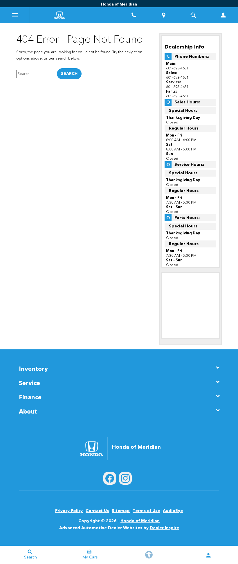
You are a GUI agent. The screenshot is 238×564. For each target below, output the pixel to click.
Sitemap (121, 511)
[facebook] (109, 478)
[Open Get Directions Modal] (164, 15)
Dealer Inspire (164, 528)
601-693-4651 (177, 68)
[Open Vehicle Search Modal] (193, 15)
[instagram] (125, 478)
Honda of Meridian (140, 521)
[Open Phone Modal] (134, 15)
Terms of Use (146, 511)
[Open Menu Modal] (15, 15)
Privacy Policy (69, 511)
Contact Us (97, 511)
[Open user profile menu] (208, 555)
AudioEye (173, 511)
